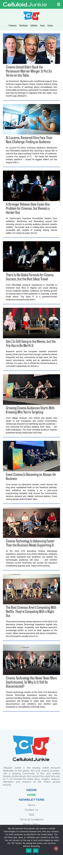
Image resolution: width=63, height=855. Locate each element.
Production (13, 25)
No (35, 850)
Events (42, 25)
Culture (50, 25)
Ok (28, 850)
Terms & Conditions (32, 819)
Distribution (23, 25)
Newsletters (31, 800)
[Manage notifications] (56, 848)
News (31, 790)
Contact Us (31, 809)
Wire (31, 795)
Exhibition (34, 25)
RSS (31, 814)
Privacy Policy (31, 824)
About (31, 804)
